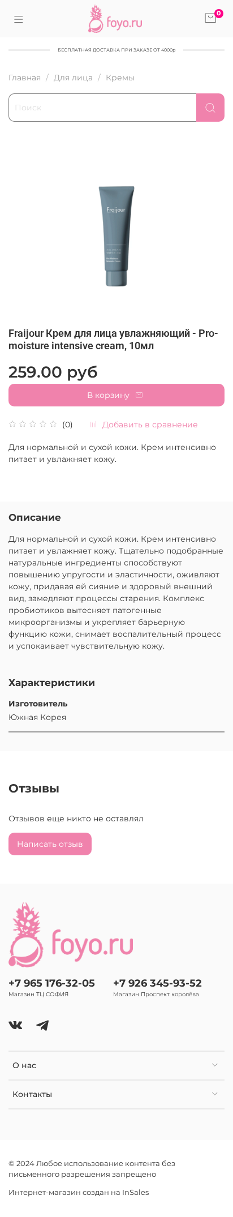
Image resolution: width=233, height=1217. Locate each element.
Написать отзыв (50, 844)
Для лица (73, 77)
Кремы (120, 77)
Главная (24, 77)
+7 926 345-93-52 (157, 982)
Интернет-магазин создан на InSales (78, 1192)
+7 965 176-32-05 (51, 982)
